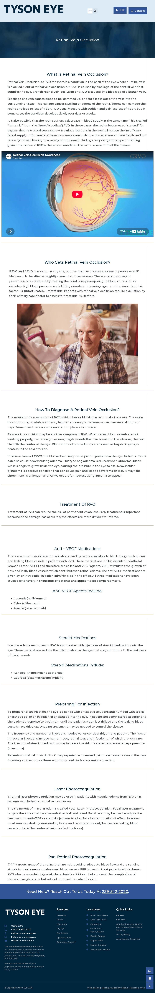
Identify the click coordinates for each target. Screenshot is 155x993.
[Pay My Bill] (149, 985)
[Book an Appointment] (149, 970)
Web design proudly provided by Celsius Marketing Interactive (118, 987)
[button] (89, 10)
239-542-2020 (115, 891)
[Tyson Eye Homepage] (36, 11)
